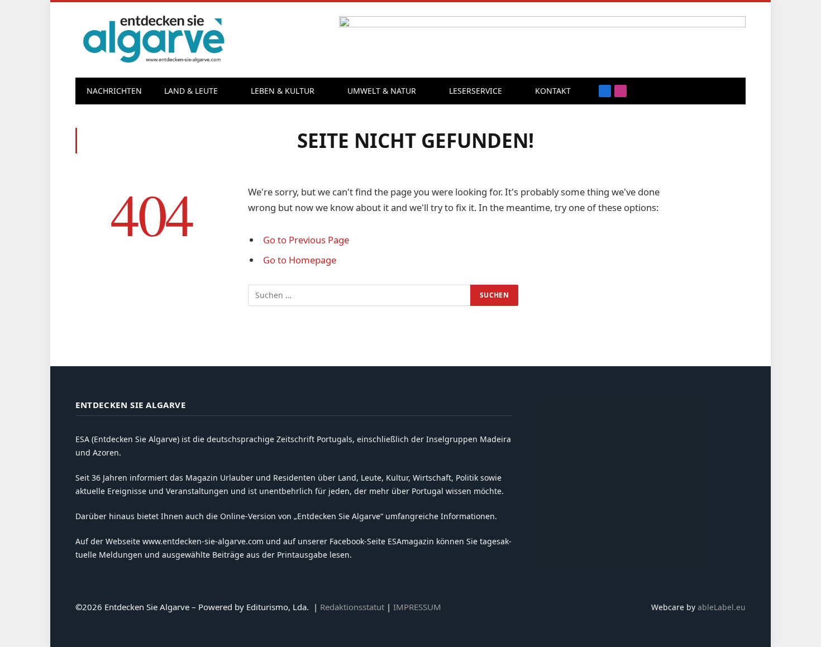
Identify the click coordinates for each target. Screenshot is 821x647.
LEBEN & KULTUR (282, 90)
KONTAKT (553, 90)
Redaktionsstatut (352, 606)
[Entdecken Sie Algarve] (153, 40)
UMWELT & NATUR (381, 90)
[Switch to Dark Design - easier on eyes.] (731, 91)
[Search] (714, 91)
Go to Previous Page (306, 239)
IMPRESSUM (417, 606)
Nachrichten (114, 90)
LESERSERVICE (475, 90)
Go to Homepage (299, 259)
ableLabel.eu (722, 607)
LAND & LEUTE (191, 90)
